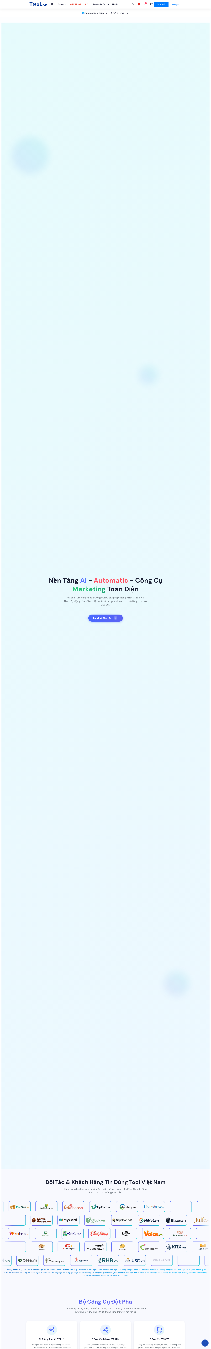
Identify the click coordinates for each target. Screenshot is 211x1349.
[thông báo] (151, 4)
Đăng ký (175, 4)
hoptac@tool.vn (118, 1272)
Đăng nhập (161, 4)
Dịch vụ (61, 4)
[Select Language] (139, 4)
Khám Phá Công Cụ (102, 618)
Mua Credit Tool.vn (100, 4)
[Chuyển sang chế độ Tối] (133, 4)
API (86, 4)
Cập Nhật (75, 4)
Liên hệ (115, 4)
